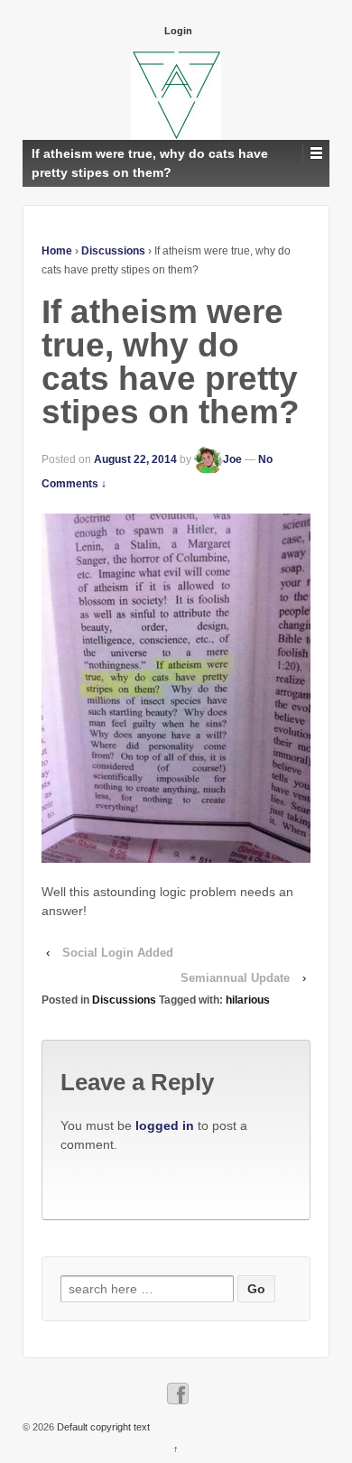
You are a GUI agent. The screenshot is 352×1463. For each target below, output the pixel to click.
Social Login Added (117, 952)
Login (178, 30)
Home (57, 251)
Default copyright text (102, 1426)
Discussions (113, 251)
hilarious (248, 1000)
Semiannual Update (235, 978)
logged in (164, 1125)
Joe (232, 459)
